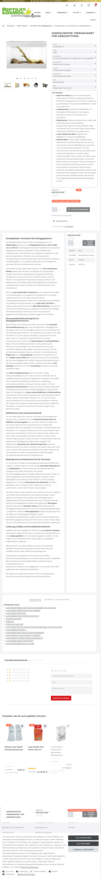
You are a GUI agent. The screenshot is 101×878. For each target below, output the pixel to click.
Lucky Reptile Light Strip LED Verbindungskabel (25, 632)
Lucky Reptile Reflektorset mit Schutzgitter (23, 610)
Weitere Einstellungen (26, 874)
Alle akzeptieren (83, 838)
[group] (15, 733)
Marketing (24, 871)
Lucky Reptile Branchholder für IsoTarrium (22, 616)
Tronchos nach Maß (13, 619)
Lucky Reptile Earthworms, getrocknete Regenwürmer (57, 751)
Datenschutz (8, 833)
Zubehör (90, 12)
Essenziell (10, 871)
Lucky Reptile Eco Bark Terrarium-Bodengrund (24, 638)
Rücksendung (41, 827)
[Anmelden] (67, 5)
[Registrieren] (74, 5)
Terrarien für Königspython (41, 26)
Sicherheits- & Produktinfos (57, 600)
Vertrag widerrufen (14, 827)
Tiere (47, 12)
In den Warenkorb (79, 209)
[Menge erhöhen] (60, 209)
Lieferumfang (35, 600)
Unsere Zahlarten (43, 833)
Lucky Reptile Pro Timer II (16, 630)
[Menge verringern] (63, 209)
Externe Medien (40, 871)
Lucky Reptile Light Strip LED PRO (19, 641)
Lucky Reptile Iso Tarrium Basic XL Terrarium (23, 635)
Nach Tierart (22, 26)
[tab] (35, 599)
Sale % (93, 20)
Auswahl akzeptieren (83, 850)
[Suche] (81, 5)
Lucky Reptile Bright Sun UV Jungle (20, 643)
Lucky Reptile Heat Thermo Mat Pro (36, 748)
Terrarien (62, 12)
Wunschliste (61, 221)
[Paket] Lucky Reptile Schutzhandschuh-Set (14, 748)
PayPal (55, 871)
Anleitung (10, 621)
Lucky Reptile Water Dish (16, 613)
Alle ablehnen (83, 844)
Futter (76, 12)
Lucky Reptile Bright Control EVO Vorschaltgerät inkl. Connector (31, 607)
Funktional (10, 874)
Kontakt (71, 827)
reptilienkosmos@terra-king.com (82, 1)
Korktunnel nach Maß (14, 624)
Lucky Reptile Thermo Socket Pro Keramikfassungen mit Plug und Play (34, 627)
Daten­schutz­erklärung (29, 867)
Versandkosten (69, 226)
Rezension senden (61, 698)
